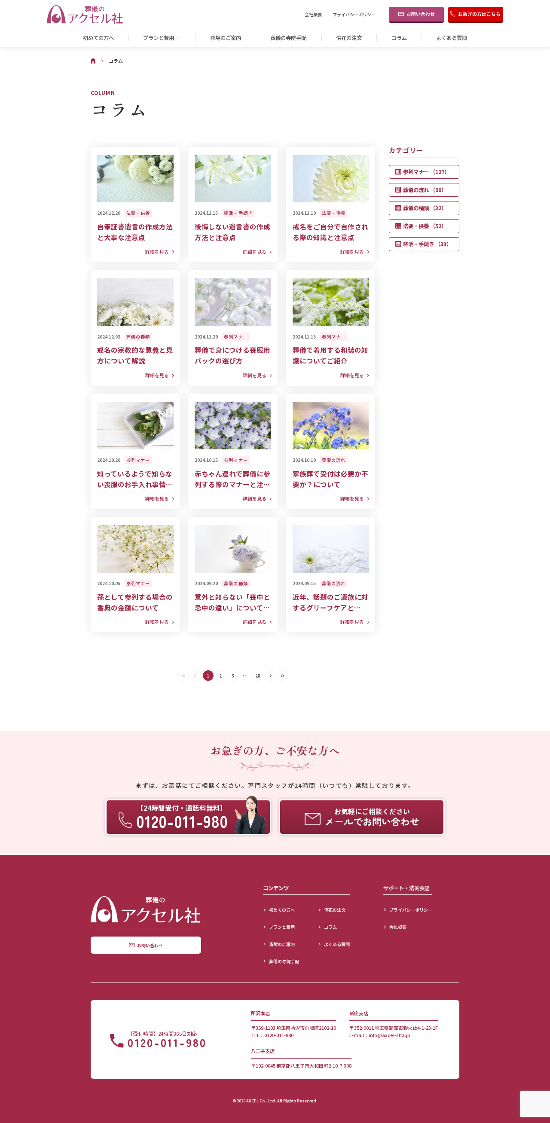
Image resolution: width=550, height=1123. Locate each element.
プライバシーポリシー (354, 14)
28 (257, 675)
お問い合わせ (420, 13)
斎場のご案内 (225, 37)
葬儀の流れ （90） (424, 190)
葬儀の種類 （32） (424, 208)
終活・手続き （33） (427, 244)
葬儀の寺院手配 (288, 37)
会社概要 (313, 14)
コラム (399, 37)
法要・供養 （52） (424, 226)
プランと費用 (158, 37)
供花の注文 (349, 37)
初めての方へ (98, 37)
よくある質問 (451, 37)
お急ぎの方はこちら (479, 13)
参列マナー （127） (426, 172)
